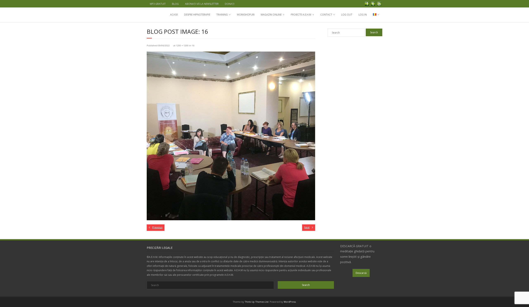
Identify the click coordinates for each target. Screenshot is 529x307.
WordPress (290, 301)
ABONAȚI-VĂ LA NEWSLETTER (202, 4)
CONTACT (326, 14)
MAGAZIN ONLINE (271, 14)
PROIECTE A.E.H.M (301, 14)
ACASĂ (174, 14)
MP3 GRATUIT (158, 4)
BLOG (175, 4)
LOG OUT (346, 14)
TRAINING (222, 14)
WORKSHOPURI (246, 14)
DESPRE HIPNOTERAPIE (197, 14)
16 (193, 45)
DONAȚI (229, 4)
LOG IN (363, 14)
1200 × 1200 (182, 45)
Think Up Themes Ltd (256, 301)
